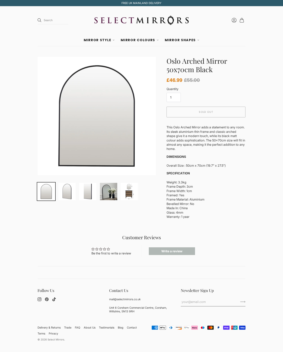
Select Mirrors (56, 339)
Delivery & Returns (49, 327)
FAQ (77, 327)
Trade (67, 327)
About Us (89, 327)
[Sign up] (242, 301)
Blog (120, 327)
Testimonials (106, 327)
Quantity (172, 89)
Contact (132, 327)
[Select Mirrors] (141, 20)
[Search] (39, 20)
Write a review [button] (172, 251)
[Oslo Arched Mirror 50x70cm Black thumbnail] (46, 191)
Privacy (53, 333)
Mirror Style (97, 40)
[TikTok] (54, 300)
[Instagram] (39, 300)
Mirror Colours (138, 40)
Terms (41, 333)
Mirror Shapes (180, 40)
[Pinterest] (47, 300)
